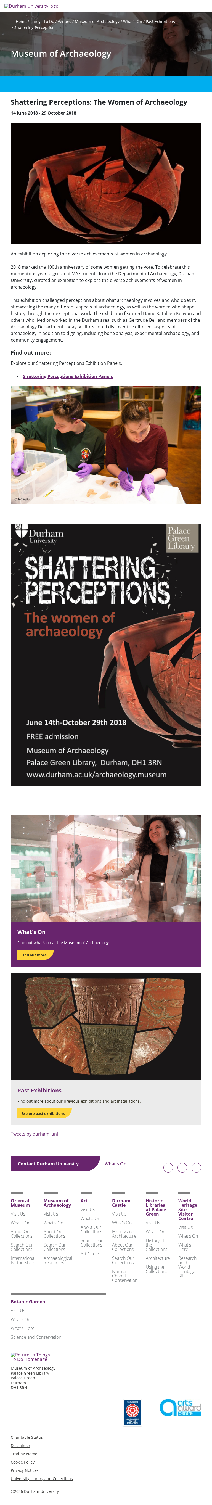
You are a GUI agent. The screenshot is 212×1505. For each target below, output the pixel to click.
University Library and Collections (42, 1478)
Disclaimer (20, 1445)
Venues (64, 21)
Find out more (34, 954)
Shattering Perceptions (35, 27)
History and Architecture (124, 1234)
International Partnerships (23, 1260)
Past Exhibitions (160, 21)
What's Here (184, 1247)
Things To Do (42, 21)
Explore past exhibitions (43, 1113)
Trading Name (24, 1453)
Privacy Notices (25, 1470)
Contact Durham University (49, 1164)
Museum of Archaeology (97, 21)
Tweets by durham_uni (34, 1134)
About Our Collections (21, 1234)
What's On (132, 21)
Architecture (158, 1258)
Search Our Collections (22, 1247)
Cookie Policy (23, 1462)
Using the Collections (156, 1269)
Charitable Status (27, 1437)
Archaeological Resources (58, 1260)
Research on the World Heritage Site (187, 1267)
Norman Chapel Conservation (124, 1275)
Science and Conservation (36, 1337)
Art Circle (90, 1254)
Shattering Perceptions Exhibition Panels (68, 376)
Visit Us (18, 1214)
